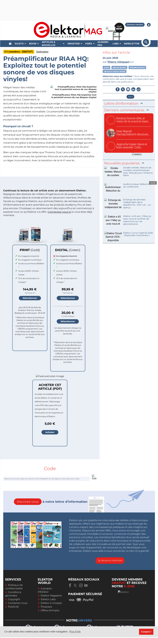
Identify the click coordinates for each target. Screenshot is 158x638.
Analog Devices (119, 67)
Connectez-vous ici (59, 211)
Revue (33, 43)
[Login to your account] (149, 25)
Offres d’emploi (50, 610)
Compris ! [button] (146, 631)
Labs (116, 43)
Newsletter (132, 43)
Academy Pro (103, 43)
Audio (106, 67)
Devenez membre (135, 24)
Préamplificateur (137, 67)
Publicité (13, 606)
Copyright (14, 599)
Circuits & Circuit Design (114, 71)
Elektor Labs (48, 599)
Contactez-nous (17, 603)
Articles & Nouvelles (48, 43)
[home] (10, 43)
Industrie (74, 43)
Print (130, 97)
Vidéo (88, 43)
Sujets (19, 43)
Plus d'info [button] (75, 631)
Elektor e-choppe (51, 603)
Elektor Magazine (51, 595)
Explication (42, 51)
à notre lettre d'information (52, 502)
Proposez (46, 606)
